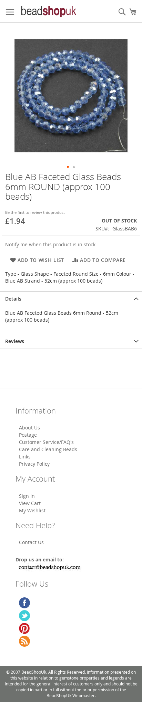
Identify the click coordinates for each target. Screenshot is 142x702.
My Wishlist (32, 510)
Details (13, 298)
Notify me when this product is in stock (50, 244)
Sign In (27, 496)
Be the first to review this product (35, 212)
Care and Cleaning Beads (48, 449)
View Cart (30, 503)
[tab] (71, 298)
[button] (68, 167)
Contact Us (31, 542)
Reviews (14, 341)
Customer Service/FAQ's (46, 442)
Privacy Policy (34, 464)
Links (25, 456)
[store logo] (48, 11)
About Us (29, 427)
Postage (28, 434)
